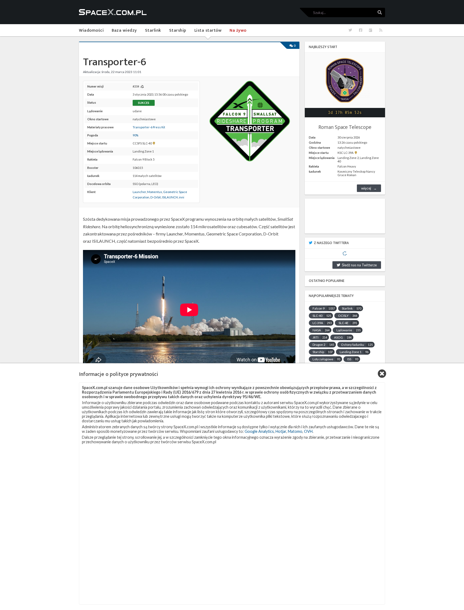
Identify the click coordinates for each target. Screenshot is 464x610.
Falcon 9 (324, 308)
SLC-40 (322, 316)
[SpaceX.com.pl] (113, 12)
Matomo (295, 431)
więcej (366, 188)
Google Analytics (259, 431)
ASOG (342, 337)
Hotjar (281, 431)
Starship (323, 352)
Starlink (351, 308)
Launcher (139, 192)
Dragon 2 (323, 345)
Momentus (154, 192)
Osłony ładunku (357, 345)
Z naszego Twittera (331, 243)
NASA (321, 330)
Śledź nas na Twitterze (358, 265)
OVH (308, 431)
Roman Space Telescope (344, 127)
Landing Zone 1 (354, 352)
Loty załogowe (326, 359)
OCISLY (347, 316)
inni (181, 197)
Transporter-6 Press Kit (149, 127)
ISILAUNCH (170, 197)
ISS (352, 359)
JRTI (320, 337)
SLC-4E (348, 323)
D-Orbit (155, 197)
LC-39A (322, 323)
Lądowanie (348, 330)
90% (135, 135)
